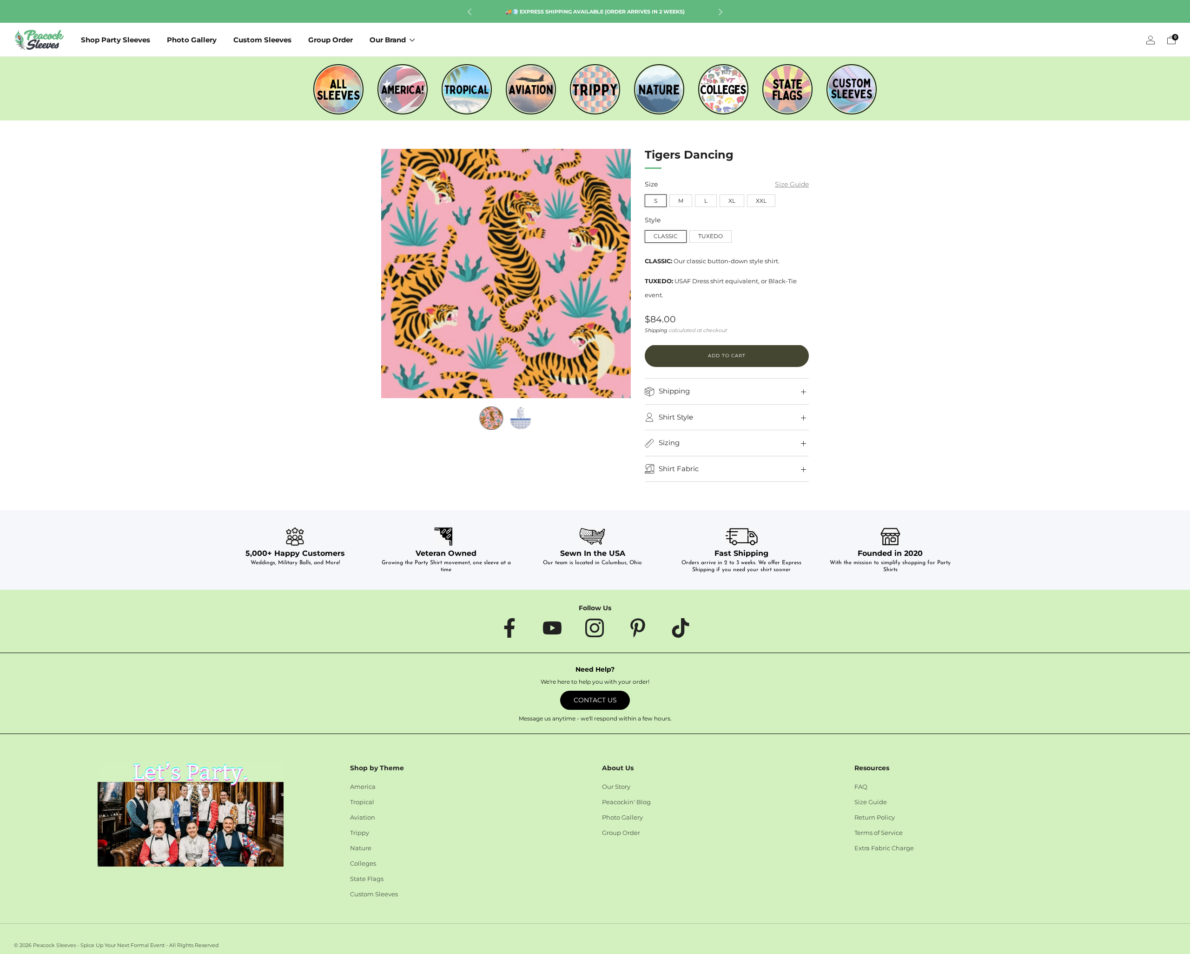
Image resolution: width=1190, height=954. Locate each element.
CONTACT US (595, 700)
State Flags (366, 878)
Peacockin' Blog (626, 802)
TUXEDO (710, 236)
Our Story (616, 786)
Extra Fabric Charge (884, 848)
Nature (360, 848)
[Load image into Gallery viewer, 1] (491, 418)
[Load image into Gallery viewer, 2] (520, 418)
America (363, 786)
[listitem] (595, 11)
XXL (761, 200)
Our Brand (388, 39)
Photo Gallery (192, 39)
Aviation (362, 817)
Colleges (363, 863)
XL (731, 200)
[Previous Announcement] (469, 11)
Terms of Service (878, 832)
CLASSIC (666, 236)
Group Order (330, 39)
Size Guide (792, 184)
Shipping (656, 330)
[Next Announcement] (720, 11)
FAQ (860, 786)
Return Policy (874, 817)
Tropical (362, 802)
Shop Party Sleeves (115, 39)
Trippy (359, 832)
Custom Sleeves (262, 39)
